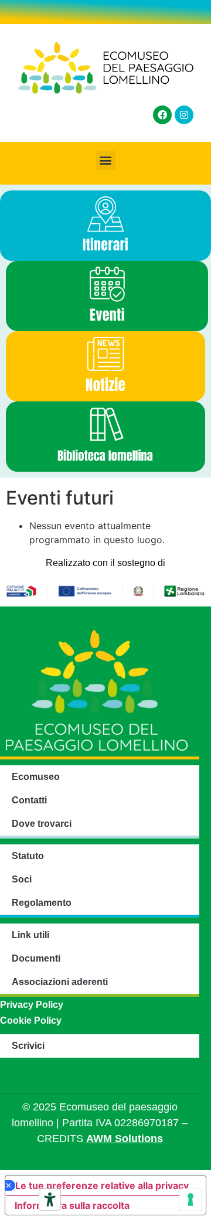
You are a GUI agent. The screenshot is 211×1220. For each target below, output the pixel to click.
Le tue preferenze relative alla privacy (102, 1185)
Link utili (30, 935)
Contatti (29, 800)
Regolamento (42, 903)
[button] (105, 160)
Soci (22, 879)
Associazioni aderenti (60, 982)
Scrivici (28, 1046)
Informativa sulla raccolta (72, 1205)
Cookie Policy (31, 1020)
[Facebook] (162, 114)
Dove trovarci (42, 824)
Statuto (28, 856)
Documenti (36, 958)
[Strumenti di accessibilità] (50, 1199)
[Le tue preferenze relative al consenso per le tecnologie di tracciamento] (190, 1199)
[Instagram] (184, 114)
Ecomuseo (36, 777)
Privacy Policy (31, 1005)
